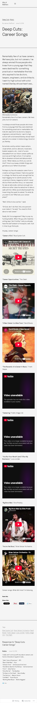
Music (12, 19)
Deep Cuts (5, 19)
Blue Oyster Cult (7, 630)
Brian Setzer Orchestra (21, 630)
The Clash (9, 635)
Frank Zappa (11, 633)
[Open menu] (15, 3)
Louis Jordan (20, 633)
